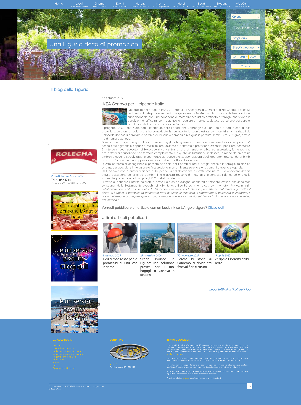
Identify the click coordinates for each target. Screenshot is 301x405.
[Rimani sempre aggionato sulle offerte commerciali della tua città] (74, 332)
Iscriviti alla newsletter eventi (67, 351)
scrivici (113, 364)
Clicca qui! (216, 207)
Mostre (161, 5)
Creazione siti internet (64, 368)
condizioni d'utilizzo (174, 354)
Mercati (140, 5)
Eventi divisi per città (63, 348)
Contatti (57, 345)
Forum (56, 362)
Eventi (120, 5)
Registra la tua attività (64, 356)
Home (59, 3)
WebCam (242, 5)
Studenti (222, 5)
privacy (186, 378)
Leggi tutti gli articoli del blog (229, 289)
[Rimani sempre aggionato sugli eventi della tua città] (74, 280)
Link (55, 365)
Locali (79, 5)
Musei (181, 5)
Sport (201, 5)
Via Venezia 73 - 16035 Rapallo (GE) (68, 179)
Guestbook (58, 359)
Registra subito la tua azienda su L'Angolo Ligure (74, 211)
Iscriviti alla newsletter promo (68, 353)
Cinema (99, 5)
